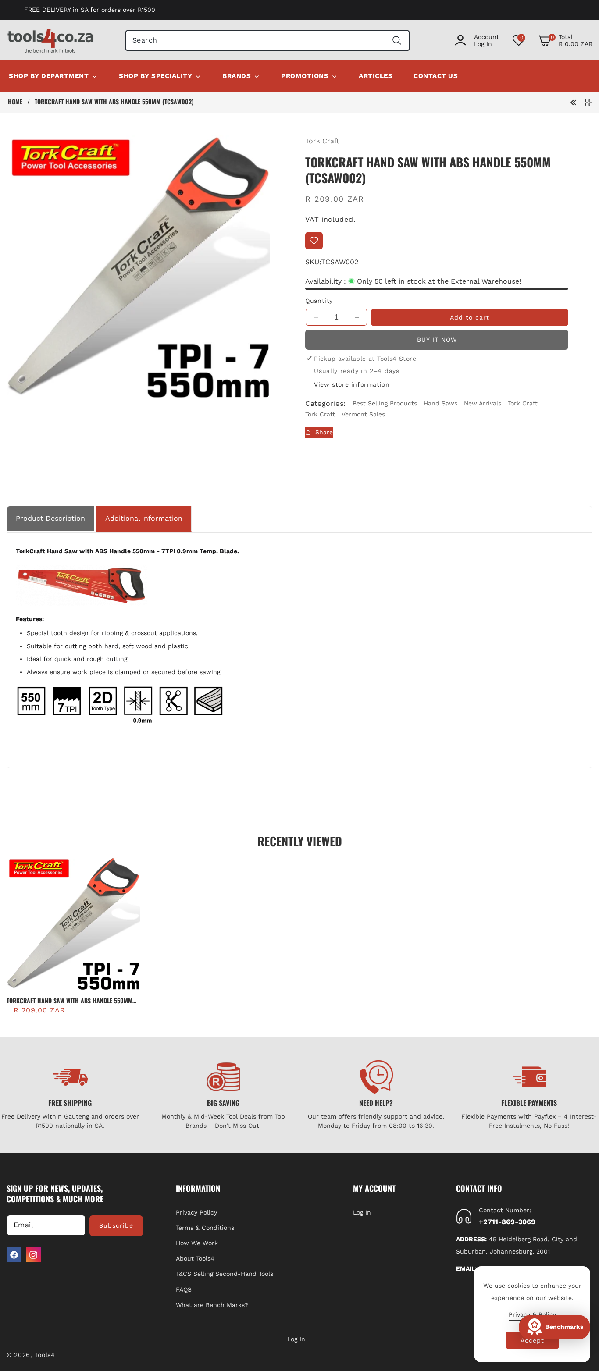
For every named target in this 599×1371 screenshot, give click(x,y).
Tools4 (45, 1354)
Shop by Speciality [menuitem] (155, 76)
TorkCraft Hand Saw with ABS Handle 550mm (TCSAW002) (69, 1001)
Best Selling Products (385, 403)
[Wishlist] (314, 240)
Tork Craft (322, 141)
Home (15, 102)
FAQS (184, 1289)
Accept (532, 1340)
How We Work (197, 1243)
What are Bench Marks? (212, 1304)
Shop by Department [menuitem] (49, 76)
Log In (362, 1212)
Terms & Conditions (205, 1227)
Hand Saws (440, 403)
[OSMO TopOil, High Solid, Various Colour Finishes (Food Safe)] (573, 102)
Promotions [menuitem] (304, 76)
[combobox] (267, 40)
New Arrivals (482, 403)
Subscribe (116, 1225)
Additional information (143, 518)
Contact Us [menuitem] (436, 76)
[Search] (397, 40)
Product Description (50, 518)
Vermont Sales (363, 414)
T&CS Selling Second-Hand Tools (224, 1273)
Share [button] (324, 431)
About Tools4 (195, 1258)
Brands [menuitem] (236, 76)
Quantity (318, 300)
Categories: (325, 403)
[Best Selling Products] (588, 102)
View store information (351, 384)
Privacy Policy (196, 1212)
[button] (565, 40)
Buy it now (437, 339)
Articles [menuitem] (375, 76)
